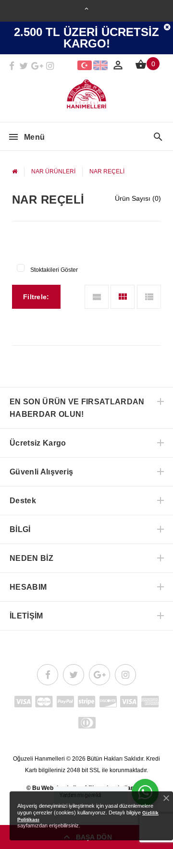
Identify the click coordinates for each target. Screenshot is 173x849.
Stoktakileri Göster (54, 270)
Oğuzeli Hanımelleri (39, 758)
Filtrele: (36, 297)
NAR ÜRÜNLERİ (53, 171)
